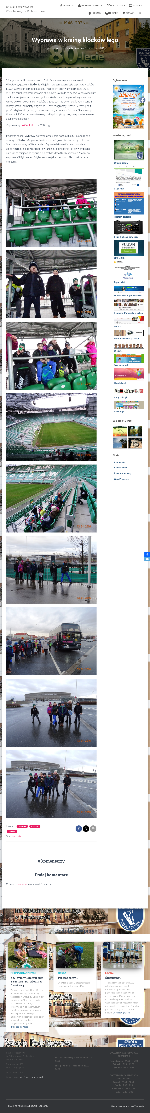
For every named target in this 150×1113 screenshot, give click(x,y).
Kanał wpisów (120, 467)
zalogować (21, 884)
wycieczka (16, 836)
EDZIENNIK (113, 13)
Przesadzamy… (68, 978)
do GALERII (27, 125)
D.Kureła (34, 826)
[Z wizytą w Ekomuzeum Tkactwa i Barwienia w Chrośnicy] (27, 955)
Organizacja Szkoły (91, 5)
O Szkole (67, 5)
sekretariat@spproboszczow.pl (28, 1077)
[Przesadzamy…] (75, 955)
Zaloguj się (119, 462)
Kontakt (130, 13)
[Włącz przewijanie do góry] (144, 1107)
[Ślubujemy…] (122, 955)
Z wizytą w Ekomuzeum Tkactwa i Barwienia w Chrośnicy (27, 981)
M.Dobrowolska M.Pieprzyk (23, 973)
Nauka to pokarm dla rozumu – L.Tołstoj (28, 1106)
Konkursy (96, 13)
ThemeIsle (139, 1106)
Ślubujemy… (113, 978)
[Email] (147, 559)
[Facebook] (147, 554)
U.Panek (12, 831)
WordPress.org (121, 479)
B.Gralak (22, 826)
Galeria (136, 5)
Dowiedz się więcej (19, 1027)
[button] (73, 5)
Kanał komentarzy (122, 473)
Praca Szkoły (116, 5)
